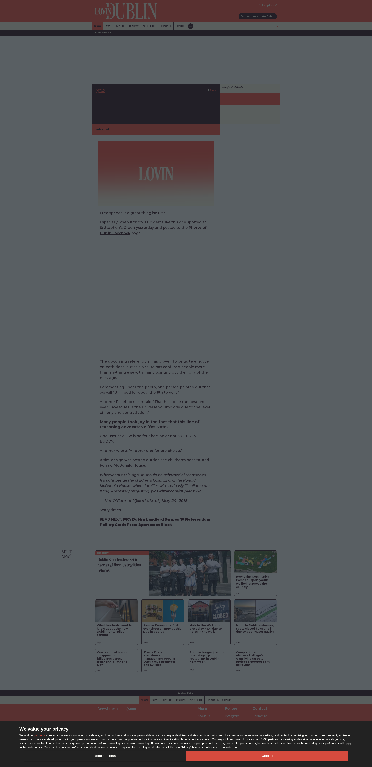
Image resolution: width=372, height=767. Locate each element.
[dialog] (186, 744)
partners (39, 735)
